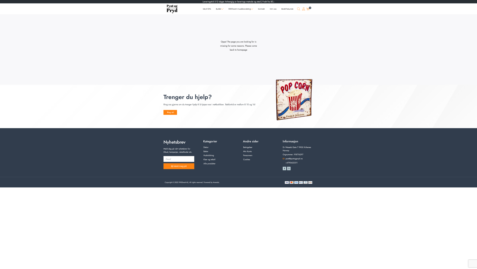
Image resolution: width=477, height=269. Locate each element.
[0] (307, 8)
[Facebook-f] (284, 168)
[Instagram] (289, 168)
